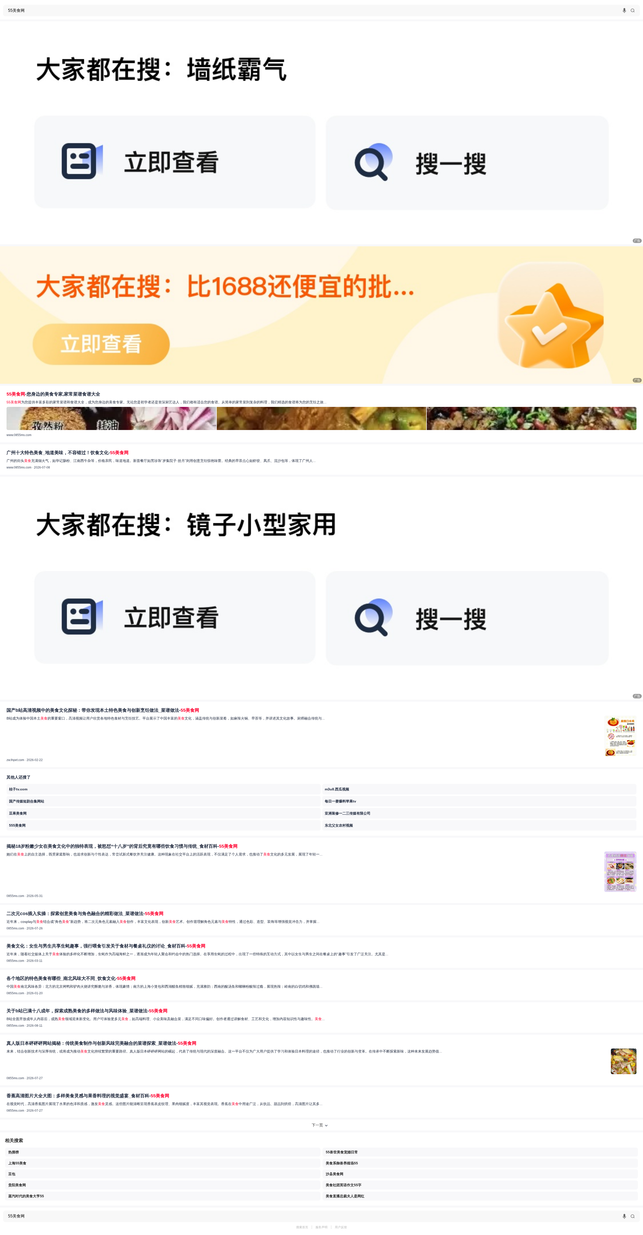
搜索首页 (302, 1227)
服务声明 (321, 1227)
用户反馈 (341, 1227)
